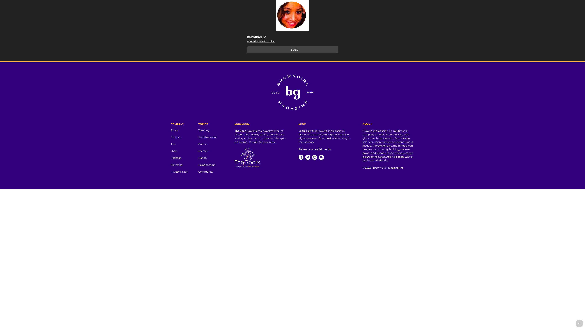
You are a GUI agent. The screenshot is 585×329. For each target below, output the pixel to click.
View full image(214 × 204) (261, 41)
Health (202, 157)
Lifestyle (203, 150)
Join (173, 144)
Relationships (206, 164)
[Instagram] (314, 157)
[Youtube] (321, 157)
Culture (203, 144)
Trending (203, 130)
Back (294, 49)
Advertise (176, 164)
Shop (174, 150)
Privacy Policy (179, 171)
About (174, 130)
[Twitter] (307, 157)
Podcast (176, 157)
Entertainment (207, 137)
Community (205, 171)
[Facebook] (301, 157)
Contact (176, 137)
